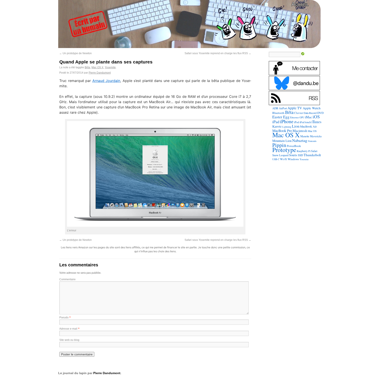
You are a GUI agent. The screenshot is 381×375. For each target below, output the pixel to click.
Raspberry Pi (303, 151)
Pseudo (64, 317)
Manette (304, 136)
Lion (295, 126)
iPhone (286, 121)
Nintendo (312, 141)
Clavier (298, 113)
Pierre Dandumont (100, 72)
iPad (275, 121)
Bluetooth (278, 113)
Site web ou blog (69, 340)
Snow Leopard (280, 155)
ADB (275, 108)
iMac (308, 117)
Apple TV (295, 108)
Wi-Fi (283, 159)
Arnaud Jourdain (106, 80)
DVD (320, 113)
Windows (293, 159)
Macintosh (300, 130)
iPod (296, 122)
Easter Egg (280, 116)
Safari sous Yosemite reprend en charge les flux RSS (218, 53)
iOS (316, 117)
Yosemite (110, 67)
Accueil (299, 4)
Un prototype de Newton (75, 53)
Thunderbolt (312, 154)
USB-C (275, 159)
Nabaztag (299, 140)
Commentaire (67, 279)
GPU (301, 117)
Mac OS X (97, 67)
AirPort (283, 108)
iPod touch (305, 122)
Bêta (87, 67)
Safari (314, 151)
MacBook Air (308, 126)
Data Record (310, 113)
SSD (300, 155)
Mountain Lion (281, 140)
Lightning (286, 126)
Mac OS (312, 131)
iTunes (316, 121)
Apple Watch (312, 108)
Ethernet (294, 117)
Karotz (277, 126)
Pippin (279, 145)
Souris (293, 155)
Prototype (284, 150)
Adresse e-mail (68, 328)
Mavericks (316, 136)
